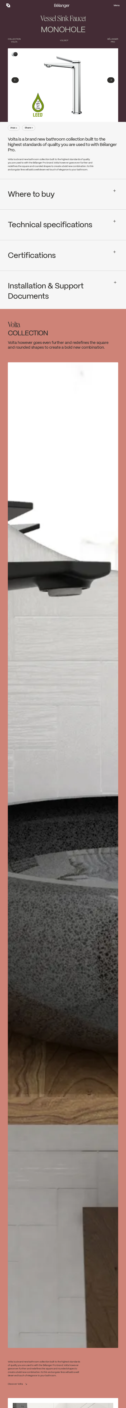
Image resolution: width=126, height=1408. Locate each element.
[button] (15, 80)
